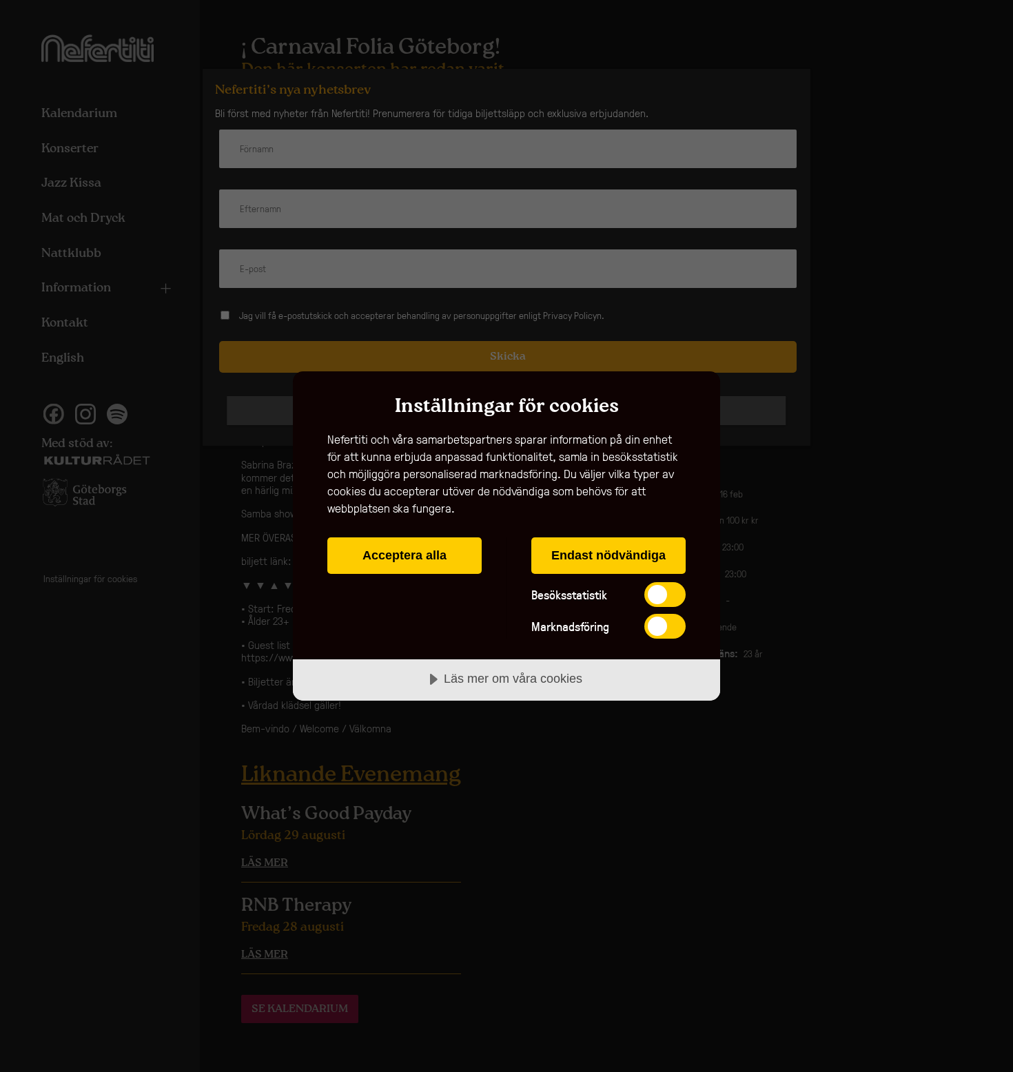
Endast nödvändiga (608, 555)
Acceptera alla (404, 555)
